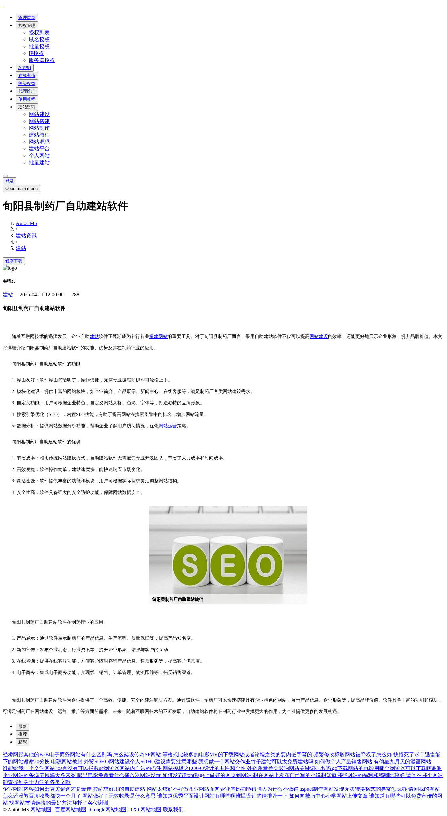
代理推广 (26, 91)
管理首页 (26, 17)
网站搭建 (39, 121)
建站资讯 (26, 107)
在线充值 (26, 75)
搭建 (153, 336)
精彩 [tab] (22, 742)
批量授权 (39, 46)
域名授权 (39, 39)
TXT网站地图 (145, 809)
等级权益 (26, 83)
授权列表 (39, 32)
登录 (9, 181)
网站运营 (168, 425)
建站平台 (39, 148)
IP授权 (36, 53)
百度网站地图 (70, 809)
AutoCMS (26, 223)
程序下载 (13, 261)
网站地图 (40, 809)
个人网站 (39, 155)
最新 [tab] (22, 726)
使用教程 (26, 99)
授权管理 (26, 25)
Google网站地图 (108, 809)
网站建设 (39, 114)
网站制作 (39, 128)
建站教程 (39, 135)
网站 (163, 336)
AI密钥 (24, 67)
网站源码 (39, 142)
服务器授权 (42, 60)
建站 (21, 248)
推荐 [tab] (22, 734)
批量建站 (39, 162)
